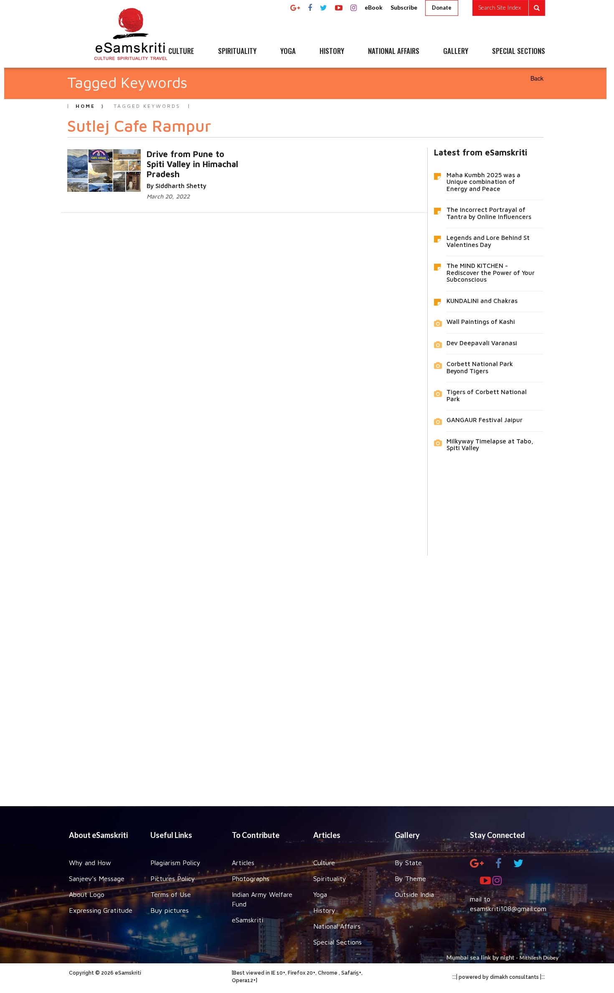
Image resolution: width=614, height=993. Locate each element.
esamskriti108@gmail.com (508, 908)
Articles (243, 862)
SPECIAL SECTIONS (518, 51)
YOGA (288, 51)
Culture (324, 862)
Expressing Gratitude (100, 910)
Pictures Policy (172, 878)
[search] (508, 8)
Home (85, 106)
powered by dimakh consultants (498, 977)
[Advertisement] (307, 674)
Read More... (156, 162)
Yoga (320, 894)
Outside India (414, 894)
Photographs (250, 878)
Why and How (90, 862)
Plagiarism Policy (175, 862)
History (324, 910)
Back (536, 78)
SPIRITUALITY (237, 51)
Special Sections (337, 942)
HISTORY (332, 51)
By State (408, 862)
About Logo (86, 894)
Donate (442, 7)
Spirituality (329, 878)
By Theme (410, 878)
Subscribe (404, 7)
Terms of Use (170, 894)
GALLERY (455, 51)
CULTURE (181, 51)
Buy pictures (169, 910)
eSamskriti (247, 920)
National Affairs (336, 926)
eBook (374, 7)
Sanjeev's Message (96, 878)
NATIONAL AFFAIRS (393, 51)
